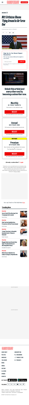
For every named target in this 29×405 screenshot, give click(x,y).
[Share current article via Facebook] (3, 32)
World (3, 365)
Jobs (13, 389)
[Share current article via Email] (9, 32)
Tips (11, 389)
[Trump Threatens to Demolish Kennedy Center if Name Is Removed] (23, 235)
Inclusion (18, 391)
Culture (4, 368)
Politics (4, 354)
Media (3, 362)
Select (14, 112)
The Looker (4, 360)
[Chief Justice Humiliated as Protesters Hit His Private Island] (23, 226)
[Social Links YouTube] (17, 384)
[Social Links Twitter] (11, 384)
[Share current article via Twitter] (6, 32)
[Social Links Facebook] (8, 384)
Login (21, 162)
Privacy (25, 389)
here (24, 202)
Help (22, 389)
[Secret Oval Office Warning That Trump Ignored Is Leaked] (23, 217)
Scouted (4, 376)
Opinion (3, 373)
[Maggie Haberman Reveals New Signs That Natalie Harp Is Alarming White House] (23, 246)
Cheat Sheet (4, 352)
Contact (7, 389)
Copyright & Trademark (17, 392)
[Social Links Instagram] (14, 384)
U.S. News (4, 371)
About (3, 389)
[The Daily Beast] (13, 2)
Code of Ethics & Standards (8, 391)
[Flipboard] (24, 384)
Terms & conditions (6, 392)
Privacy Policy (6, 64)
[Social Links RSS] (20, 384)
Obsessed (4, 357)
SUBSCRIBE (24, 2)
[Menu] (3, 2)
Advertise (17, 389)
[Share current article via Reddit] (13, 32)
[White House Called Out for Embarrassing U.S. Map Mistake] (23, 256)
